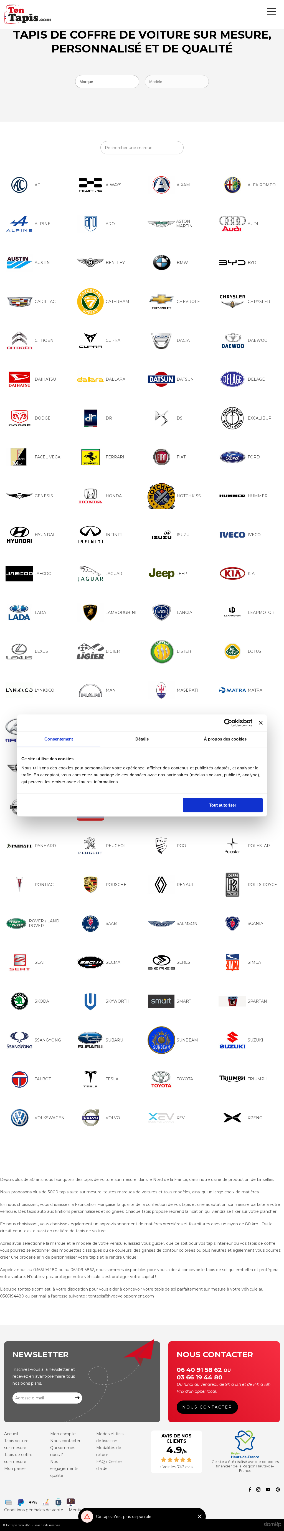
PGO (181, 845)
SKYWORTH (118, 1001)
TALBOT (43, 1078)
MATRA (255, 690)
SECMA (113, 962)
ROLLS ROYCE (262, 884)
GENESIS (44, 495)
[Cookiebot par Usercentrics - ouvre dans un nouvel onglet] (228, 723)
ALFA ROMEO (262, 184)
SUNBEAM (187, 1040)
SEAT (40, 962)
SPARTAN (257, 1001)
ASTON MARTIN (184, 224)
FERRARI (115, 457)
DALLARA (115, 379)
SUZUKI (255, 1040)
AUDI (253, 223)
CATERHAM (117, 301)
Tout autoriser (222, 805)
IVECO (254, 534)
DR (109, 418)
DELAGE (256, 379)
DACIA (183, 340)
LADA (40, 612)
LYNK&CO (44, 690)
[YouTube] (268, 1490)
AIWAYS (113, 184)
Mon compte (63, 1433)
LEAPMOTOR (261, 612)
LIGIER (113, 651)
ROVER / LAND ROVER (44, 923)
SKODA (42, 1001)
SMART (184, 1001)
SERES (183, 962)
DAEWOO (258, 340)
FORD (254, 457)
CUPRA (113, 340)
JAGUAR (114, 573)
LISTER (184, 651)
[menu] (271, 11)
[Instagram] (258, 1490)
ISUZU (183, 534)
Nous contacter (207, 1407)
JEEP (182, 573)
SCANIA (255, 923)
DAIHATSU (45, 379)
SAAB (111, 923)
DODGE (42, 418)
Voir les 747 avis (177, 1466)
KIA (251, 573)
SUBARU (114, 1040)
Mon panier (15, 1468)
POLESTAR (259, 845)
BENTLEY (115, 262)
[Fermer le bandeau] (261, 723)
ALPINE (42, 223)
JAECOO (43, 573)
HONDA (114, 495)
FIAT (181, 457)
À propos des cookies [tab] (225, 739)
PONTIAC (44, 884)
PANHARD (45, 845)
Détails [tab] (142, 739)
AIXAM (183, 184)
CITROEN (44, 340)
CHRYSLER (259, 301)
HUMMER (258, 495)
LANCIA (184, 612)
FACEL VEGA (47, 457)
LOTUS (254, 651)
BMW (182, 262)
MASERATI (187, 690)
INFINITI (114, 534)
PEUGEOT (116, 845)
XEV (181, 1117)
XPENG (255, 1117)
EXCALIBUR (260, 418)
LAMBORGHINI (120, 612)
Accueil (11, 1433)
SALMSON (187, 923)
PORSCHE (116, 884)
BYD (252, 262)
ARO (110, 223)
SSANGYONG (48, 1040)
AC (37, 184)
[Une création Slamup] (272, 1525)
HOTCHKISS (189, 495)
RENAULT (186, 884)
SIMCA (254, 962)
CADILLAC (45, 301)
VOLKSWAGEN (50, 1117)
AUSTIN (42, 262)
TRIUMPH (258, 1078)
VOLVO (113, 1117)
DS (179, 418)
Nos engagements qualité (64, 1468)
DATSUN (185, 379)
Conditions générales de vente (33, 1509)
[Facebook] (250, 1490)
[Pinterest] (278, 1490)
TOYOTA (185, 1078)
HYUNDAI (44, 534)
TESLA (112, 1078)
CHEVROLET (189, 301)
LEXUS (41, 651)
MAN (111, 690)
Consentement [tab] (58, 739)
